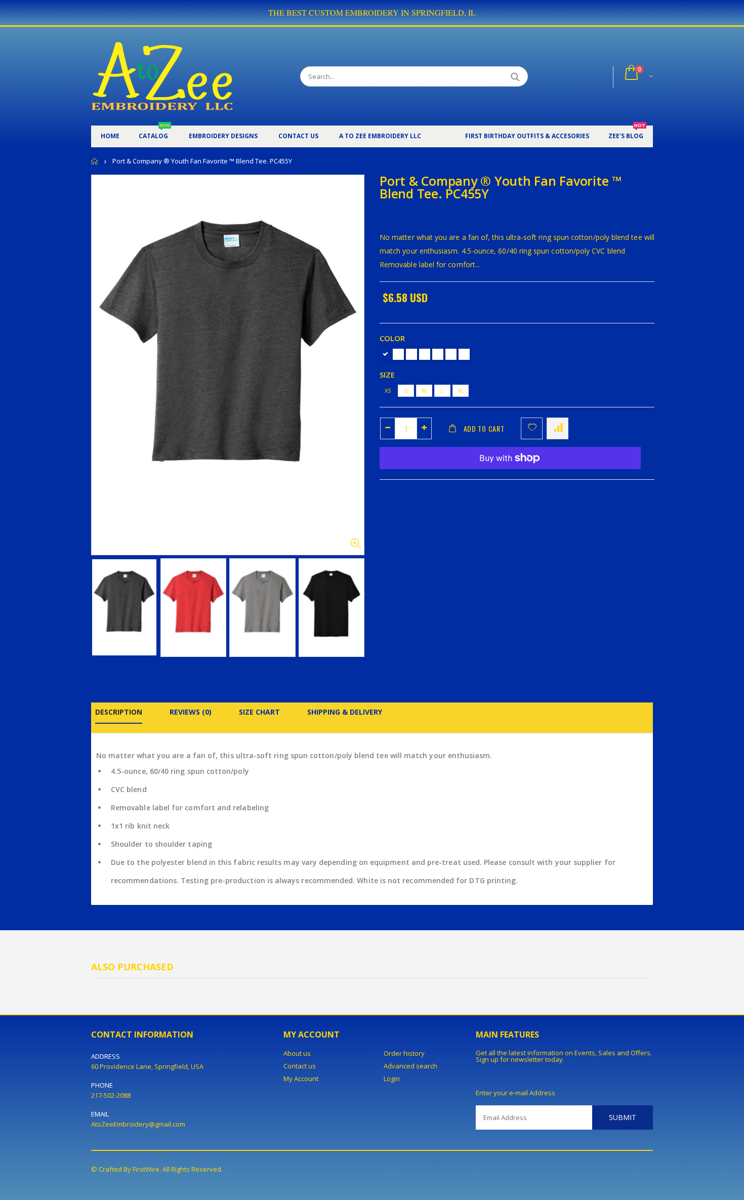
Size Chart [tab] (259, 712)
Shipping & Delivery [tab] (344, 712)
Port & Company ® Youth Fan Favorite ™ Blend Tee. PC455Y (501, 187)
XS (388, 390)
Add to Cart (484, 428)
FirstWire (146, 1169)
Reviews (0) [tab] (191, 712)
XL (461, 390)
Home (95, 161)
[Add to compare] (557, 428)
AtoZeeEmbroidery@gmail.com (138, 1124)
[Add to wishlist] (532, 428)
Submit (622, 1117)
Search (515, 76)
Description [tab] (118, 712)
